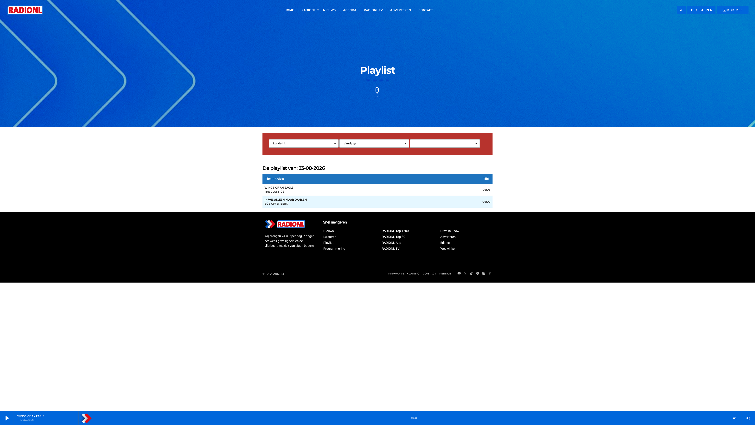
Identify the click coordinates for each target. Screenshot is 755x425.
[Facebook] (490, 273)
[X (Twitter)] (465, 273)
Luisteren (701, 10)
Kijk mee (733, 10)
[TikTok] (471, 273)
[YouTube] (459, 273)
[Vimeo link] (25, 10)
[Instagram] (483, 273)
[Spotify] (477, 273)
